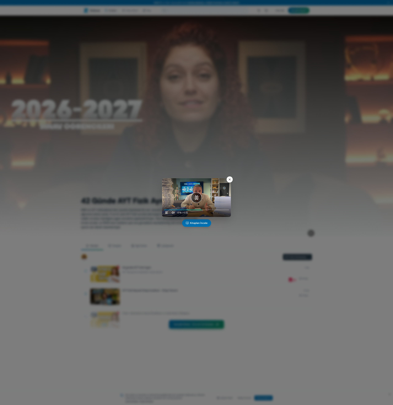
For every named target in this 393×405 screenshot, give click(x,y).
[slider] (196, 210)
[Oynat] (196, 197)
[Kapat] (230, 179)
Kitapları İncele (198, 223)
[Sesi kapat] (173, 212)
